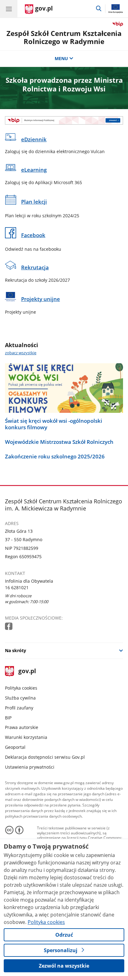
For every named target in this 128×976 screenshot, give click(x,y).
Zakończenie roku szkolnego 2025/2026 (55, 456)
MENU (61, 58)
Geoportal (15, 747)
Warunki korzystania (26, 737)
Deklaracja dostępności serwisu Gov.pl (45, 757)
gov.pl (27, 671)
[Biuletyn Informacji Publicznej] (64, 120)
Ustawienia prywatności (29, 767)
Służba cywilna (20, 698)
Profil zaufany (19, 708)
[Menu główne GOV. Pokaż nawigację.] (8, 8)
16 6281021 (17, 587)
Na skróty (15, 650)
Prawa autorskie (21, 727)
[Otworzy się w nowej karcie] (9, 626)
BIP (8, 718)
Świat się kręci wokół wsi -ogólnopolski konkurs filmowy (53, 424)
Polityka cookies (21, 688)
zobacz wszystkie (20, 353)
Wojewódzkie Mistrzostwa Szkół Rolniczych (59, 442)
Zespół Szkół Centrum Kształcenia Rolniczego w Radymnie (64, 37)
